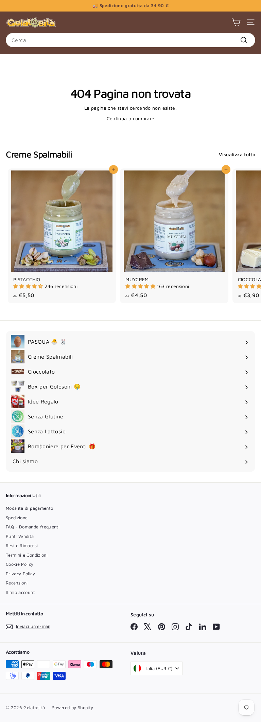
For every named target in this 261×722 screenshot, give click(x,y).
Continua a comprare (131, 118)
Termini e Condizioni (27, 555)
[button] (29, 286)
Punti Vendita (20, 536)
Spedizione (17, 517)
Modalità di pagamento (29, 508)
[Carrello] (236, 22)
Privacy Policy (20, 573)
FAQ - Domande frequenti (32, 526)
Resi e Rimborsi (22, 545)
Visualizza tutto (237, 154)
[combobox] (130, 40)
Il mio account (20, 592)
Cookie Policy (20, 564)
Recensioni (17, 582)
